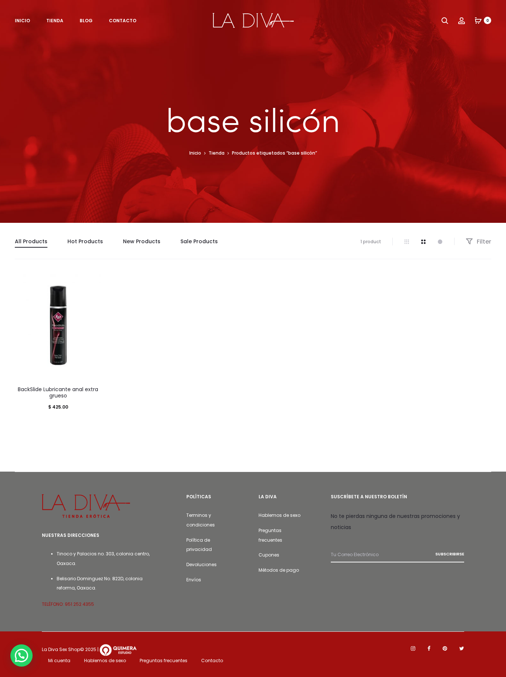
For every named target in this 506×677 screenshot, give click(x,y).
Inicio (195, 153)
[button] (21, 655)
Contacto (212, 660)
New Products (141, 241)
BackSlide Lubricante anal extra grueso (58, 392)
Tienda (216, 153)
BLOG (86, 20)
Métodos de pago (279, 570)
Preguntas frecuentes (163, 660)
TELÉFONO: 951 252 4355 (68, 604)
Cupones (269, 555)
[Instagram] (413, 648)
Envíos (193, 580)
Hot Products (85, 241)
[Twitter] (461, 648)
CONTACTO (122, 20)
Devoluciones (201, 564)
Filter (483, 241)
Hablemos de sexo (279, 515)
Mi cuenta (59, 660)
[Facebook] (428, 648)
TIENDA (54, 20)
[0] (478, 20)
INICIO (22, 20)
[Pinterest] (445, 648)
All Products (31, 241)
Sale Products (199, 241)
